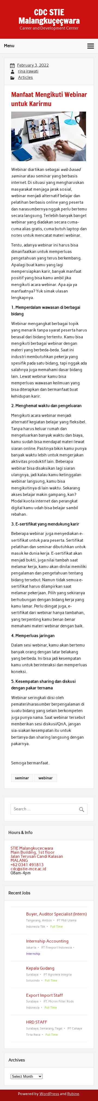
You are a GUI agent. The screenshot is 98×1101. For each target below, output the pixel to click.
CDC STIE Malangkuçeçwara (49, 16)
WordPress (49, 1094)
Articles (25, 77)
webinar (45, 778)
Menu (9, 45)
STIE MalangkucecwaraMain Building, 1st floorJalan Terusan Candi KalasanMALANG (37, 854)
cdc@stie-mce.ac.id (28, 868)
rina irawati (28, 71)
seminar (22, 778)
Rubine (73, 1094)
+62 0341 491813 (27, 864)
